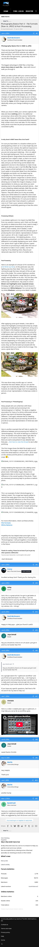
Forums (16, 11)
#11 (36, 798)
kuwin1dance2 (33, 886)
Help (2, 936)
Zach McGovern (8, 29)
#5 (36, 630)
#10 (36, 780)
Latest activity (5, 865)
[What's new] (36, 11)
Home (6, 11)
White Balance (6, 525)
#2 (37, 565)
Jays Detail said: (7, 664)
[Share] (33, 33)
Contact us (4, 925)
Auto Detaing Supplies (5, 839)
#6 (36, 650)
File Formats (6, 523)
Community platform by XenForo (18, 920)
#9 (36, 758)
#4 (36, 612)
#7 (36, 696)
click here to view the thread (18, 442)
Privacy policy (5, 932)
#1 (37, 33)
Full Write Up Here (8, 267)
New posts (5, 17)
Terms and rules (6, 928)
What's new (5, 856)
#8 (36, 739)
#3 (36, 583)
